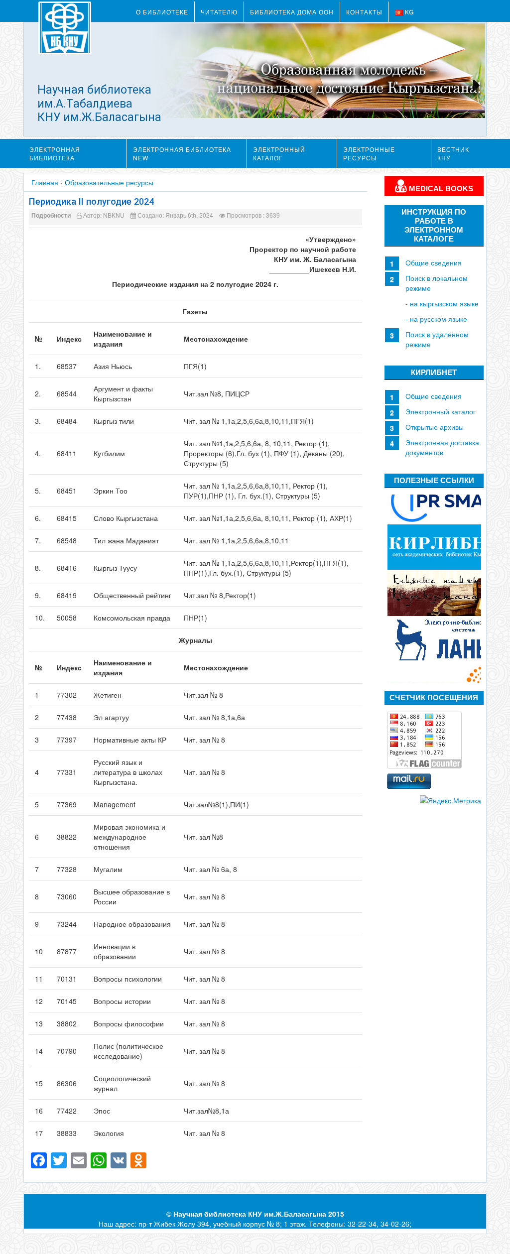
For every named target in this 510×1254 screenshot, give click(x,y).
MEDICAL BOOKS (440, 188)
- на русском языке (436, 319)
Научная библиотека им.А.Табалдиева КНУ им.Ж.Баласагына (99, 103)
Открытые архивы (434, 427)
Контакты (364, 11)
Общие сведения (433, 262)
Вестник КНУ (453, 153)
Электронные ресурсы (369, 153)
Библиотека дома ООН (292, 11)
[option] (434, 501)
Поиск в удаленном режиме (437, 339)
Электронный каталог (279, 153)
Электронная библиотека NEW (182, 153)
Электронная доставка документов (442, 447)
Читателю (219, 11)
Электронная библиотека (54, 153)
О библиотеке (162, 11)
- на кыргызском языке (442, 303)
